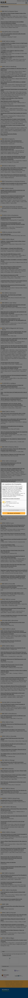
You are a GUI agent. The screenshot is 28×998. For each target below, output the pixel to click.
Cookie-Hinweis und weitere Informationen (11, 498)
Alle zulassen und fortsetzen (13, 513)
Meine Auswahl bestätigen (13, 510)
